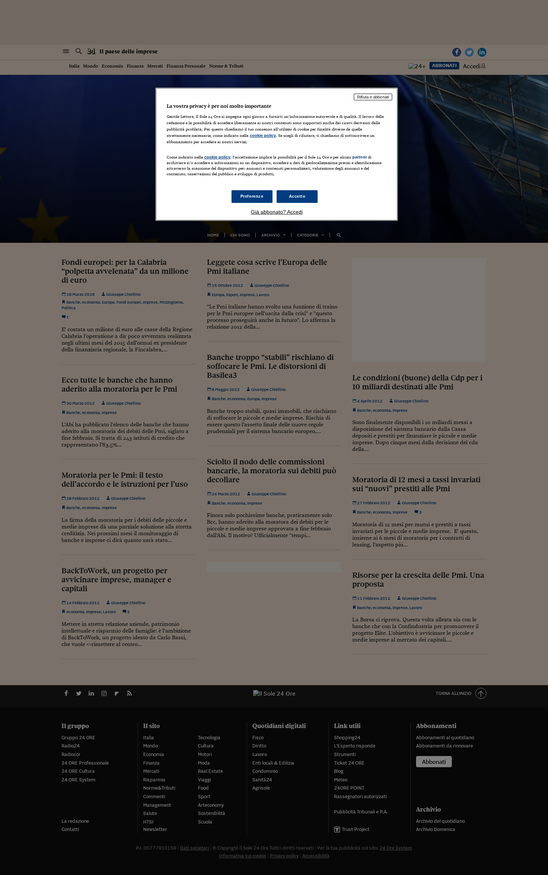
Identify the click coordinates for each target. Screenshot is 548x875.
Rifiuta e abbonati (373, 97)
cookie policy (263, 135)
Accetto (297, 196)
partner (359, 157)
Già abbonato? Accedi (277, 212)
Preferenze (252, 196)
